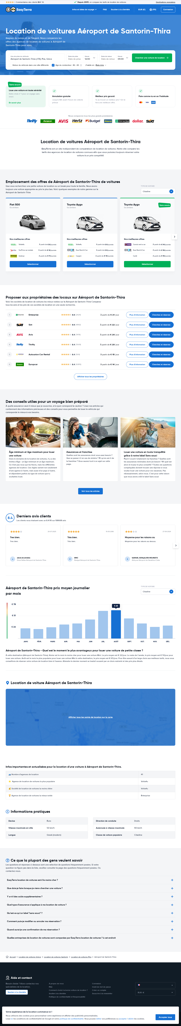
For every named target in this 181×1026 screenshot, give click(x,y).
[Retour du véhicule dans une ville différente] (10, 65)
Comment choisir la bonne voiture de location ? (68, 990)
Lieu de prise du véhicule (20, 56)
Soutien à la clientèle (120, 9)
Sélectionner (33, 264)
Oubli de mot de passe (101, 987)
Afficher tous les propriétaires (90, 376)
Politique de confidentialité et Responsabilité (67, 997)
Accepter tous (165, 1017)
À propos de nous (56, 983)
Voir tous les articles (90, 491)
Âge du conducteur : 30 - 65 (67, 65)
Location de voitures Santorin (56, 957)
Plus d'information (137, 315)
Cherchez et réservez (161, 315)
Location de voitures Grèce (30, 957)
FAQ (105, 9)
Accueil (13, 957)
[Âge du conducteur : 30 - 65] (53, 65)
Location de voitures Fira (81, 957)
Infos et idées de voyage (83, 9)
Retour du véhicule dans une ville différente (30, 65)
